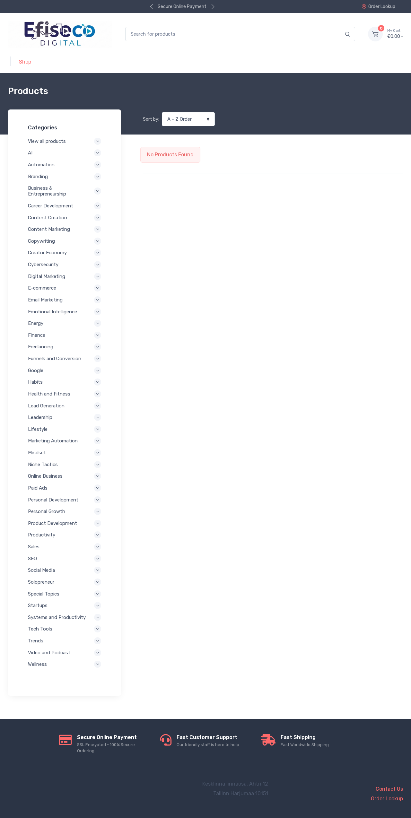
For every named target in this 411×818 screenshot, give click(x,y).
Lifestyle (38, 429)
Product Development (52, 523)
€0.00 (393, 34)
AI (30, 153)
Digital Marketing (46, 276)
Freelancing (40, 347)
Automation (41, 165)
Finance (36, 335)
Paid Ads (38, 488)
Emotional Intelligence (52, 312)
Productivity (41, 535)
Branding (38, 176)
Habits (35, 382)
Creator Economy (47, 253)
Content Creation (47, 218)
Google (35, 370)
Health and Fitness (49, 394)
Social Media (41, 570)
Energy (35, 323)
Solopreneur (41, 582)
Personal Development (53, 500)
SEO (32, 558)
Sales (33, 547)
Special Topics (43, 594)
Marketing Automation (53, 441)
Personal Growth (46, 511)
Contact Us (389, 789)
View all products (47, 141)
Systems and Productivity (57, 617)
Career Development (50, 206)
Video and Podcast (49, 653)
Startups (38, 605)
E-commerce (42, 288)
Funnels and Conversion (54, 358)
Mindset (37, 453)
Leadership (40, 417)
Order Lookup (381, 6)
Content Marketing (49, 229)
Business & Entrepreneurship (47, 191)
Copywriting (41, 241)
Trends (35, 641)
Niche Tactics (43, 464)
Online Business (45, 476)
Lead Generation (46, 406)
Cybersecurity (43, 264)
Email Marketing (45, 300)
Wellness (37, 664)
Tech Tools (40, 629)
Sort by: (151, 119)
